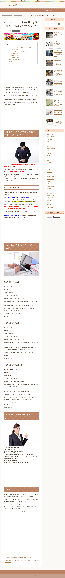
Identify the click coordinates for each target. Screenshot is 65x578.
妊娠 (48, 160)
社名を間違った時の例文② (16, 57)
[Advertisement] (21, 76)
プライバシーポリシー (43, 572)
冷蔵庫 (48, 141)
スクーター (49, 190)
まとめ (10, 61)
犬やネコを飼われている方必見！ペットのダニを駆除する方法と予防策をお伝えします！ (58, 73)
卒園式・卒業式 (50, 176)
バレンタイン (50, 167)
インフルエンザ (50, 207)
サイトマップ (31, 572)
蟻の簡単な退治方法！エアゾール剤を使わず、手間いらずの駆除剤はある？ (58, 63)
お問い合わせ (21, 572)
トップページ (17, 10)
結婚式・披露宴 (50, 136)
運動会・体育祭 (50, 186)
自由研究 (49, 162)
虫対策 (48, 165)
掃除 (48, 150)
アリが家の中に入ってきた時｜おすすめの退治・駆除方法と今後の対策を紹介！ (58, 122)
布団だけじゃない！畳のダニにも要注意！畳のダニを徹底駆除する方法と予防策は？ (58, 103)
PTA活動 (49, 204)
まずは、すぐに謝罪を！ (15, 49)
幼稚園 (48, 174)
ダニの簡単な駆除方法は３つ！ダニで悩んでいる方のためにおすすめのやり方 (58, 53)
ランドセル (49, 183)
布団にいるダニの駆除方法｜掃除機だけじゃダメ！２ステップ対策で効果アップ (58, 113)
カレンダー (49, 146)
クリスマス (49, 158)
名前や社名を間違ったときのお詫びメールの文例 (19, 51)
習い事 (48, 155)
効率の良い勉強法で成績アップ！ (48, 10)
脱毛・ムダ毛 (50, 193)
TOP (7, 15)
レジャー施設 (50, 197)
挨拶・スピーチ (50, 139)
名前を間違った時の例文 (15, 53)
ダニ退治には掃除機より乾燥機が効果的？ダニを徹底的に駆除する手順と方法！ (58, 93)
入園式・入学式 (50, 179)
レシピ (48, 169)
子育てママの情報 (10, 4)
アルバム (49, 181)
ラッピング (49, 172)
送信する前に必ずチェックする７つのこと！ (18, 59)
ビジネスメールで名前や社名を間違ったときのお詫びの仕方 (21, 47)
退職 (48, 202)
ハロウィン (49, 143)
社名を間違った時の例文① (16, 55)
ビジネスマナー (50, 200)
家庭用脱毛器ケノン (51, 195)
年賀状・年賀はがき (51, 148)
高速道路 (49, 188)
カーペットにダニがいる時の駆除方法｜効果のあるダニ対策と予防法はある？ (58, 83)
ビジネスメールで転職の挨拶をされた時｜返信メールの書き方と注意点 (21, 557)
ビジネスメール (16, 30)
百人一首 (49, 153)
